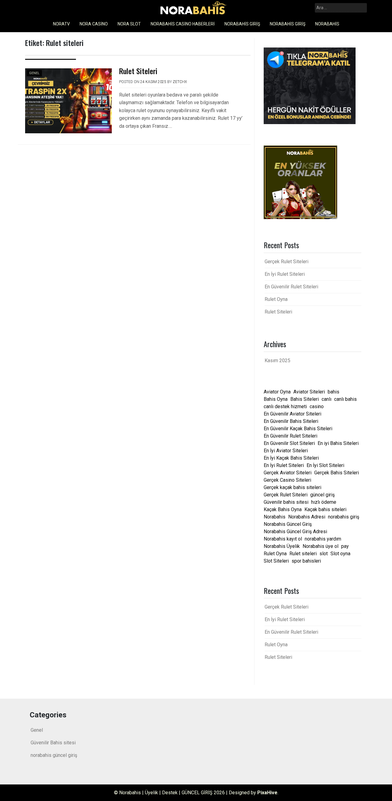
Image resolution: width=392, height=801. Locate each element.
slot (323, 553)
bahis (333, 392)
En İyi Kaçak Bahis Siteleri (291, 458)
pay (345, 546)
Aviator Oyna (277, 392)
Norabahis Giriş (242, 23)
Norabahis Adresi (306, 517)
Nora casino (94, 23)
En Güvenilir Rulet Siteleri (291, 287)
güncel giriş (322, 495)
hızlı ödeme (323, 502)
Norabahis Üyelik (282, 546)
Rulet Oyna (276, 299)
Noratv (61, 23)
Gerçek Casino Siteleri (287, 480)
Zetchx (180, 82)
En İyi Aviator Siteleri (286, 451)
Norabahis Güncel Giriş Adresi (295, 531)
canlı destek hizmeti (285, 406)
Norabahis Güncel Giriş (288, 524)
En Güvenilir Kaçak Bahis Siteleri (298, 428)
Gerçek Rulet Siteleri (286, 261)
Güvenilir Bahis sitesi (53, 743)
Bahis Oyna (276, 399)
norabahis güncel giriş (54, 755)
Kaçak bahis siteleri (325, 509)
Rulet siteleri (303, 553)
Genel (34, 73)
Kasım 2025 (277, 360)
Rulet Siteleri (138, 70)
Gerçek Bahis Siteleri (336, 473)
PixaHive (267, 792)
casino (317, 406)
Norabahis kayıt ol (283, 539)
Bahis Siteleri (304, 399)
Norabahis (327, 23)
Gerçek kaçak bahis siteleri (292, 487)
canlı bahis (345, 399)
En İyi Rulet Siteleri (285, 274)
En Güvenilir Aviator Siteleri (292, 414)
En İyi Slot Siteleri (325, 465)
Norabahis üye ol (320, 546)
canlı (326, 399)
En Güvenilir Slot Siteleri (289, 443)
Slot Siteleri (276, 561)
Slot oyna (340, 553)
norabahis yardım (323, 539)
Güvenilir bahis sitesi (286, 502)
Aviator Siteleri (309, 392)
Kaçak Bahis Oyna (283, 509)
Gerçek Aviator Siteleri (287, 473)
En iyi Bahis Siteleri (338, 443)
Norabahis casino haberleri (183, 23)
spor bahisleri (306, 561)
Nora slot (129, 23)
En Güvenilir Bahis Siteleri (291, 421)
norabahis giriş (343, 517)
